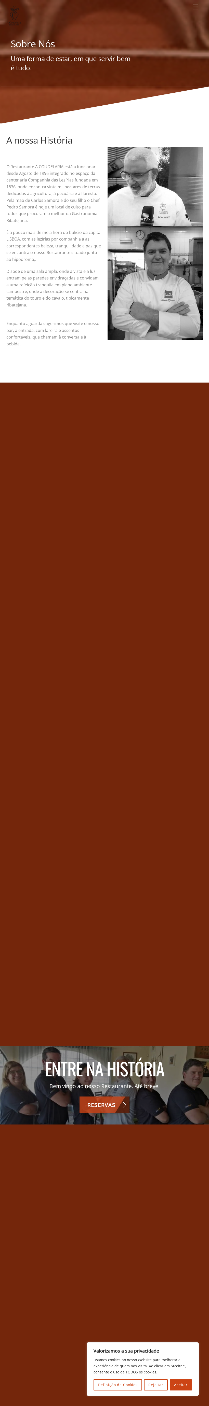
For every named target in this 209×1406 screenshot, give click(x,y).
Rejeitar (155, 1384)
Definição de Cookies (118, 1384)
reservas (101, 1104)
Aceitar (181, 1384)
